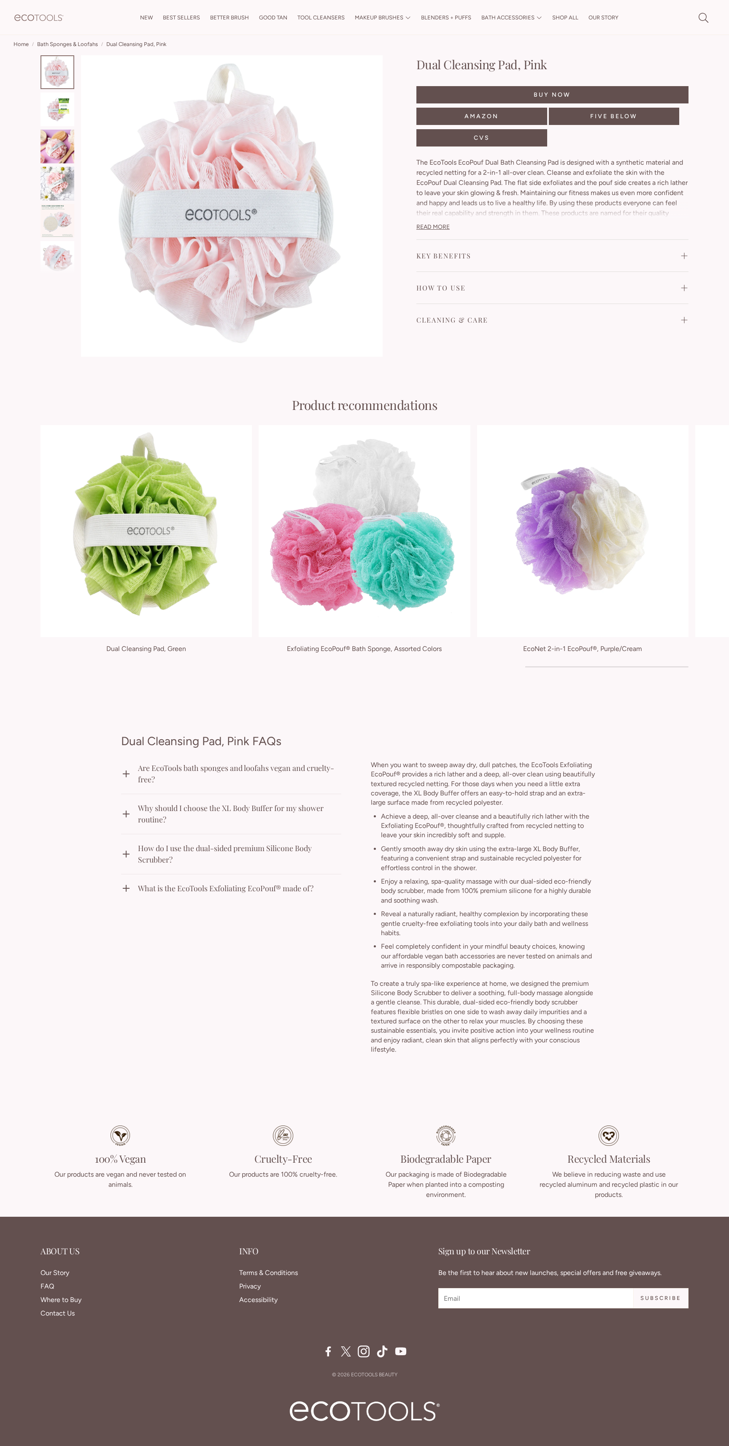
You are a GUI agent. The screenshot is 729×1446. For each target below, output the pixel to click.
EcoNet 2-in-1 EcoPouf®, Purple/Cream (582, 649)
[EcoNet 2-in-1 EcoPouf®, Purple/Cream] (582, 531)
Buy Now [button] (552, 94)
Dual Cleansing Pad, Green (146, 649)
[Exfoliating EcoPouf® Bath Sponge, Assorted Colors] (364, 531)
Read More (433, 226)
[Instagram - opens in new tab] (364, 1351)
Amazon (481, 115)
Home (21, 44)
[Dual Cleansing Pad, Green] (146, 531)
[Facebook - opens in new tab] (328, 1351)
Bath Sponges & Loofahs (67, 44)
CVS (482, 137)
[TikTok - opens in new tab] (382, 1351)
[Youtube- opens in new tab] (401, 1351)
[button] (703, 18)
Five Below (613, 115)
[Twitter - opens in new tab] (346, 1351)
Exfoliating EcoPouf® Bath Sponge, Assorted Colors (364, 649)
